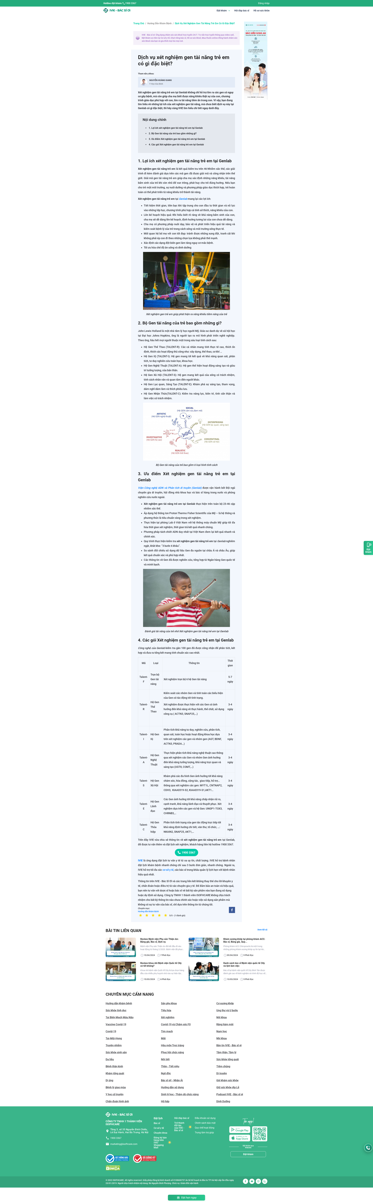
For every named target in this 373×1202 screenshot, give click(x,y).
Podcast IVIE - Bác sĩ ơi (229, 1094)
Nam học (221, 1031)
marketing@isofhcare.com (123, 1144)
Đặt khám (248, 1154)
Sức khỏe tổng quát (227, 1059)
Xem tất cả (262, 929)
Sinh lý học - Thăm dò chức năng (180, 1094)
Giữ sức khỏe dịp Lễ (227, 1087)
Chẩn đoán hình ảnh (117, 1101)
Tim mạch (167, 1031)
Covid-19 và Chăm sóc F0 (176, 1024)
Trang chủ (138, 23)
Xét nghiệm (167, 1017)
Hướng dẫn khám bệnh (159, 23)
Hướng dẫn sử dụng (172, 1087)
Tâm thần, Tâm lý (226, 1052)
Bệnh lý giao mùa (116, 1087)
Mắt (163, 1038)
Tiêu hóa (166, 1010)
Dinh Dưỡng (223, 1101)
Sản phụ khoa (169, 1003)
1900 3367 (130, 3)
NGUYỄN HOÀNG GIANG (160, 80)
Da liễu (110, 1059)
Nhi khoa (221, 1038)
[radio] (140, 915)
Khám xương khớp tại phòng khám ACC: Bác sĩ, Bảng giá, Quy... (244, 940)
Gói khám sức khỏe (227, 1080)
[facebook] (232, 910)
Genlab (183, 198)
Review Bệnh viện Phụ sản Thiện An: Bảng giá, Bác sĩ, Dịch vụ (159, 940)
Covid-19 (111, 1031)
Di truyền (221, 1073)
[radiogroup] (153, 915)
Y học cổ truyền (114, 1094)
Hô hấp (165, 1101)
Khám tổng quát (115, 1073)
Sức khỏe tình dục (116, 1010)
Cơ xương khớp (225, 1003)
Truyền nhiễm (114, 1045)
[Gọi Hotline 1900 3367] (368, 1147)
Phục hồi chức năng (172, 1052)
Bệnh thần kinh (114, 1066)
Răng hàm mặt (224, 1024)
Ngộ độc (166, 1073)
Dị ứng (109, 1080)
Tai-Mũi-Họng (114, 1038)
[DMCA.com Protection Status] (113, 1167)
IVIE (140, 860)
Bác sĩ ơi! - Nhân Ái (172, 1080)
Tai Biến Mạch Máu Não (119, 1017)
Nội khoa (221, 1017)
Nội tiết (165, 1059)
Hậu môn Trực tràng (172, 1045)
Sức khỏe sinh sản (116, 1052)
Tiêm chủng (223, 1066)
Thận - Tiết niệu (170, 1066)
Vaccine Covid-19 (116, 1024)
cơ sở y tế (168, 869)
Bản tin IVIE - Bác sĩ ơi (229, 1045)
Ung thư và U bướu (227, 1010)
